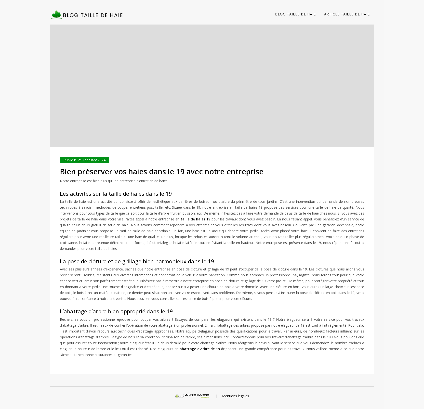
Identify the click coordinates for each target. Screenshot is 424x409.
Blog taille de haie (295, 14)
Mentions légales (235, 396)
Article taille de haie (347, 14)
